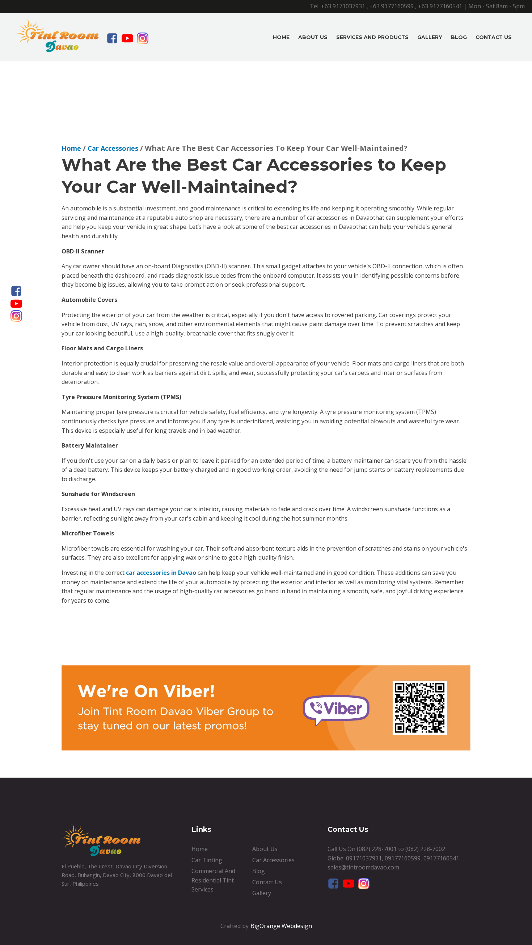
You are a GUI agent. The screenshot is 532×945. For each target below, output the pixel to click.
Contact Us (494, 37)
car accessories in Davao (161, 573)
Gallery (429, 37)
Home (281, 37)
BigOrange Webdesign (281, 926)
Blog (459, 37)
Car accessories (113, 148)
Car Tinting (206, 860)
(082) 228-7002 (425, 849)
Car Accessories (273, 860)
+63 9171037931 (343, 6)
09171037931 (364, 858)
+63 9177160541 (440, 6)
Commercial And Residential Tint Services (213, 880)
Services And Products (372, 37)
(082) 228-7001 (377, 849)
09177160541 (441, 858)
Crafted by (234, 926)
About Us (313, 37)
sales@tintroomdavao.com (363, 867)
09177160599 (403, 858)
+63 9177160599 (392, 6)
